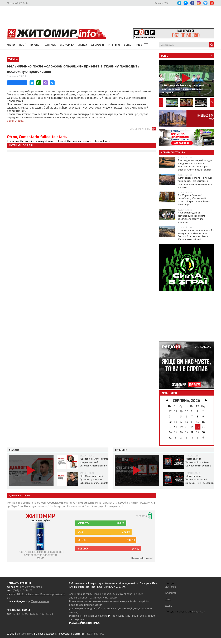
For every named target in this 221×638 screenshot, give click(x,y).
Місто (11, 44)
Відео (164, 55)
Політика (49, 44)
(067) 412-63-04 (43, 613)
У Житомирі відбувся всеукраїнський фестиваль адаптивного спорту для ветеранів (191, 217)
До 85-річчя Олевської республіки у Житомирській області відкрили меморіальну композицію (194, 200)
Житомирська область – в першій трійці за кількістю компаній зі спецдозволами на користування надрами (195, 182)
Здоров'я (97, 44)
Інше (139, 44)
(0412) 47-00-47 (22, 613)
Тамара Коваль (40, 601)
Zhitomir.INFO (25, 633)
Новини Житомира (173, 152)
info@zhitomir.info (31, 586)
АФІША (82, 44)
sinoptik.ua (198, 611)
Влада (34, 44)
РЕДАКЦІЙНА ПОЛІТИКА (84, 623)
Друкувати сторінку (139, 128)
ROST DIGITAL (95, 633)
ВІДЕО (128, 44)
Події (23, 44)
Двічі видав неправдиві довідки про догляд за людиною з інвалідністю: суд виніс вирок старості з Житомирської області (195, 165)
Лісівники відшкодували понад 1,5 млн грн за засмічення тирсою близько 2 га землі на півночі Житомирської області (196, 234)
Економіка (67, 44)
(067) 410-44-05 (23, 590)
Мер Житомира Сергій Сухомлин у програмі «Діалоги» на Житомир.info (94, 479)
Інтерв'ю (114, 44)
